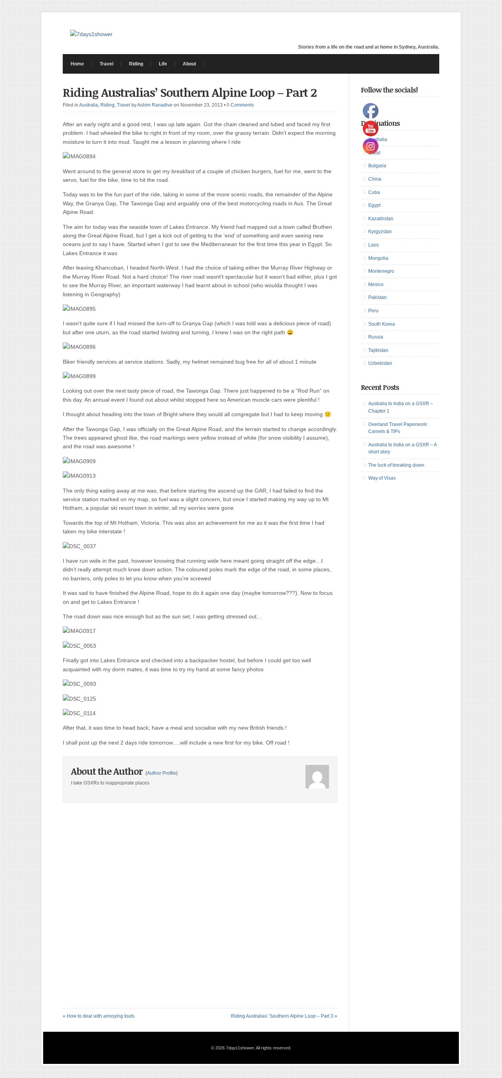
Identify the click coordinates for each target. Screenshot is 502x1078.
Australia (88, 105)
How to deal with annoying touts (101, 1016)
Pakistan (377, 297)
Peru (373, 310)
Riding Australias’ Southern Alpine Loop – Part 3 (282, 1016)
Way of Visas (382, 478)
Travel (106, 64)
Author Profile (161, 773)
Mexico (376, 284)
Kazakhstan (380, 218)
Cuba (374, 192)
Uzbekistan (380, 363)
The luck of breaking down (396, 465)
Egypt (374, 205)
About (189, 64)
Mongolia (378, 258)
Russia (375, 337)
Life (163, 64)
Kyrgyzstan (380, 231)
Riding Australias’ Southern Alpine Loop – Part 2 (189, 92)
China (374, 179)
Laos (373, 245)
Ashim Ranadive (155, 105)
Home (77, 64)
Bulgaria (377, 165)
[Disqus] (200, 910)
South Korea (381, 324)
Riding (136, 64)
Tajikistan (378, 350)
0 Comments (240, 105)
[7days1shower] (91, 34)
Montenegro (381, 271)
